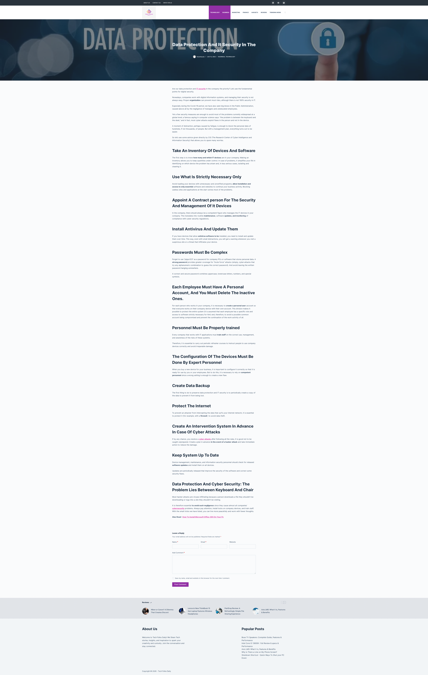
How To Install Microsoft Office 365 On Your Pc (203, 517)
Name (175, 542)
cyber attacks (205, 439)
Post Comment (180, 584)
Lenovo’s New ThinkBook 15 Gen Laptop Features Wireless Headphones (200, 611)
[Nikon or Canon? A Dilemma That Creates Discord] (145, 611)
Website (232, 542)
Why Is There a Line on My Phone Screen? (259, 652)
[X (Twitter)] (284, 3)
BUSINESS (225, 12)
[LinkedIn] (273, 3)
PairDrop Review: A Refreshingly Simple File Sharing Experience (234, 611)
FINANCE (246, 12)
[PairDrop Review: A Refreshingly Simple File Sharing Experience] (219, 611)
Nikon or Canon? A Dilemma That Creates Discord (162, 611)
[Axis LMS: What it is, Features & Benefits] (255, 611)
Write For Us (167, 3)
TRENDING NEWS (275, 12)
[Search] (285, 12)
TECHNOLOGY (215, 12)
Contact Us (156, 3)
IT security (201, 89)
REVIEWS (264, 12)
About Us (147, 3)
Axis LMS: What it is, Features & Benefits (273, 611)
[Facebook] (278, 3)
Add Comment (178, 553)
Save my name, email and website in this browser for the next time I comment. (202, 578)
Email (203, 542)
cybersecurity (178, 508)
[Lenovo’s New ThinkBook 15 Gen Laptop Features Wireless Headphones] (182, 611)
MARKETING (236, 12)
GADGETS (254, 12)
